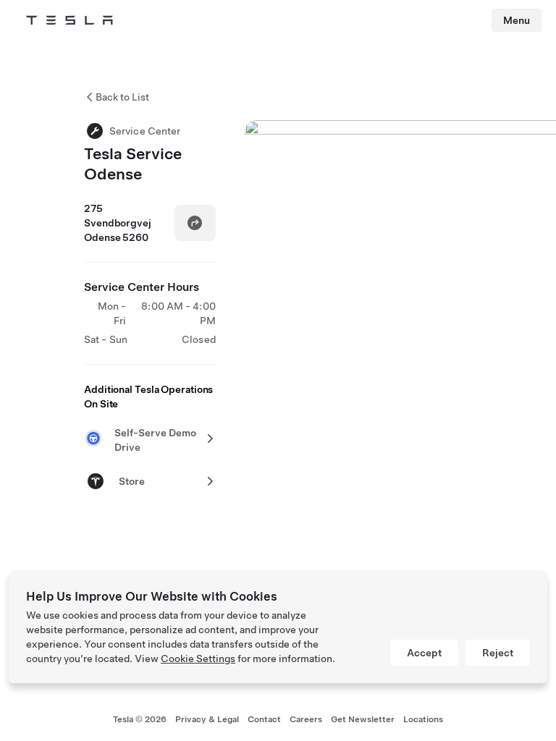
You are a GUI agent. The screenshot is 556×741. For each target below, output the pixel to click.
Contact (264, 719)
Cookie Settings (198, 658)
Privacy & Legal (207, 719)
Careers (306, 719)
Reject (497, 653)
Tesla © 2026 (140, 719)
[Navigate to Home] (69, 20)
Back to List (122, 97)
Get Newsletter (363, 719)
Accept (424, 653)
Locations (423, 719)
